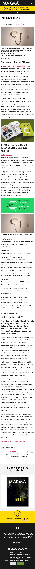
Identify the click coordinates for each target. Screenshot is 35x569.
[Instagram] (32, 452)
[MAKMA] (5, 454)
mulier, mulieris (6, 155)
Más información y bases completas (13, 441)
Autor (3, 447)
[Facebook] (28, 452)
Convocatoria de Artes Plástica (14, 66)
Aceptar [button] (20, 563)
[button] (31, 3)
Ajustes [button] (13, 563)
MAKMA (21, 24)
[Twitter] (30, 452)
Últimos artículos (10, 447)
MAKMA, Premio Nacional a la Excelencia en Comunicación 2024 (19, 8)
